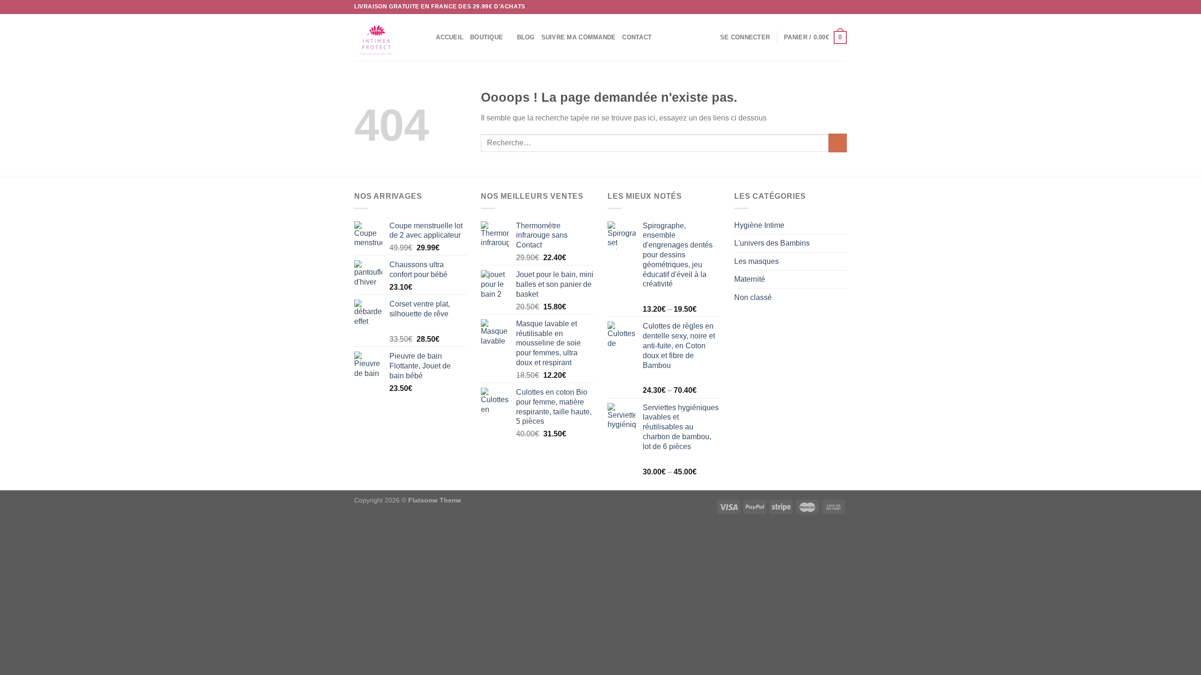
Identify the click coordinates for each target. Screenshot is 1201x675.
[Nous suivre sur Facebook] (815, 7)
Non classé (753, 297)
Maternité (749, 279)
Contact (637, 37)
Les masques (756, 261)
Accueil (450, 37)
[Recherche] (425, 37)
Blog (526, 37)
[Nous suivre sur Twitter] (833, 7)
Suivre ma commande (578, 37)
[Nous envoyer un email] (842, 7)
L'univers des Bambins (772, 243)
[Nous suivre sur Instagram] (824, 7)
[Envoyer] (838, 143)
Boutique (486, 37)
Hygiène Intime (759, 225)
